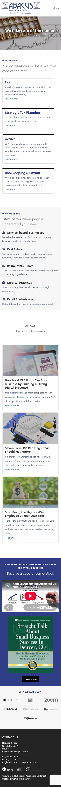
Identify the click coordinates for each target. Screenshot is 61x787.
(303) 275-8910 (11, 756)
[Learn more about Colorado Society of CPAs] (19, 769)
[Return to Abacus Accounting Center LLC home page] (21, 8)
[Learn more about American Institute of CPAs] (7, 769)
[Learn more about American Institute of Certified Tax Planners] (34, 769)
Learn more (17, 98)
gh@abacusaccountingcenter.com (20, 762)
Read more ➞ (30, 405)
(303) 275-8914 (11, 759)
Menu (56, 8)
